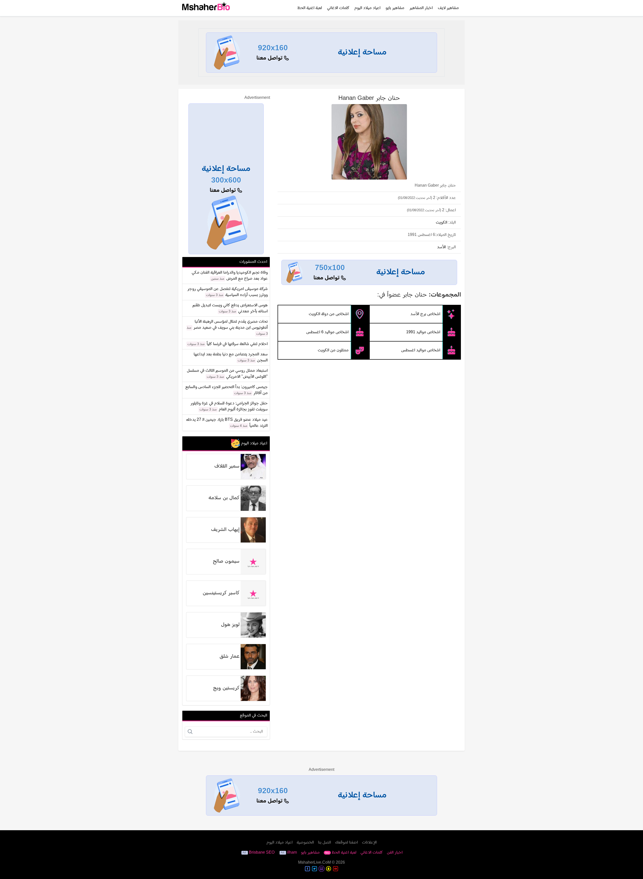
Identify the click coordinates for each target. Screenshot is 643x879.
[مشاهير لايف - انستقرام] (321, 869)
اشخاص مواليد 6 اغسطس (327, 332)
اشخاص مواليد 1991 (423, 332)
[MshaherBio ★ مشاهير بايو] (206, 8)
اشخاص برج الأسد (425, 314)
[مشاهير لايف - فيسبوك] (307, 869)
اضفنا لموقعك (346, 843)
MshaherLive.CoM (314, 863)
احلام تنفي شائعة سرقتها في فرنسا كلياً (237, 344)
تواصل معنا (270, 58)
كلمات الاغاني (338, 8)
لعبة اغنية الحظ (309, 8)
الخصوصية (305, 843)
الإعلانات (369, 843)
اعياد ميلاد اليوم (367, 8)
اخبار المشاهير (421, 8)
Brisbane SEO (262, 853)
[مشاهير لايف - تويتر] (314, 869)
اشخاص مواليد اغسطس (420, 350)
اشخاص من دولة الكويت (329, 314)
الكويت (441, 223)
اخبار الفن (395, 853)
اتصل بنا (324, 843)
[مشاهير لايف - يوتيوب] (336, 869)
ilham (292, 853)
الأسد (441, 247)
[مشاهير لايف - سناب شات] (329, 869)
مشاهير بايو (395, 8)
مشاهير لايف (448, 8)
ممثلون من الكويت (333, 350)
